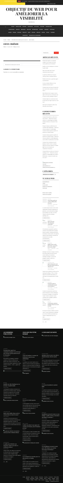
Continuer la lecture (46, 217)
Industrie (29, 29)
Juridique (46, 29)
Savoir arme (45, 188)
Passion (14, 32)
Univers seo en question (47, 194)
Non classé (25, 423)
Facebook (44, 181)
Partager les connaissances (47, 186)
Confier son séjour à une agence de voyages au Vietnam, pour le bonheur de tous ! (31, 426)
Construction (49, 26)
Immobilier (23, 29)
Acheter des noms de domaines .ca (49, 167)
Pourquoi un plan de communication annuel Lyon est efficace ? (52, 285)
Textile (47, 32)
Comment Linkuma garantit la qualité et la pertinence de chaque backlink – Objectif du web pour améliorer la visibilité (50, 136)
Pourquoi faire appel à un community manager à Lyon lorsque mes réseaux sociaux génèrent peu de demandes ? (49, 62)
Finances (18, 29)
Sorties (43, 32)
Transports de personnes (35, 35)
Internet (41, 29)
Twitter (44, 183)
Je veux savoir (45, 184)
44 (45, 321)
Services (38, 32)
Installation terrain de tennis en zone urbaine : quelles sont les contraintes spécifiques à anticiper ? (51, 415)
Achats (12, 26)
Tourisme (52, 32)
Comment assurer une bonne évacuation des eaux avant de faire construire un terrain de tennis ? (50, 89)
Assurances (30, 26)
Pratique (19, 32)
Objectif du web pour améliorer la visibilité (31, 13)
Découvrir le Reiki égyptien (29, 400)
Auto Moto (36, 26)
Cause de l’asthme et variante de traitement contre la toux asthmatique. (30, 357)
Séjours (33, 32)
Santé (29, 32)
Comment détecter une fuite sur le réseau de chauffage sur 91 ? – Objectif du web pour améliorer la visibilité (50, 153)
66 (6, 461)
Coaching (42, 26)
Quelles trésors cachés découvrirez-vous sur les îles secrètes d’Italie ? (52, 246)
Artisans (24, 26)
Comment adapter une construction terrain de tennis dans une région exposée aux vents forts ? (50, 100)
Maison (10, 32)
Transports (25, 35)
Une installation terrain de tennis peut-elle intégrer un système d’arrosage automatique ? (50, 448)
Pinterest (47, 181)
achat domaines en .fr (46, 165)
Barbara (18, 46)
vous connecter (10, 72)
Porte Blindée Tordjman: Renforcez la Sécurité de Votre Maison (50, 122)
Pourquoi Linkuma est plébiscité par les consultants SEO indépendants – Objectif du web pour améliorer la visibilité (50, 127)
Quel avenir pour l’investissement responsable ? (51, 223)
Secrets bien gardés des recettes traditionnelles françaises (52, 202)
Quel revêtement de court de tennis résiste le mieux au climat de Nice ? (53, 265)
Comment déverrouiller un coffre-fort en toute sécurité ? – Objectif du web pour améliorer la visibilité (50, 119)
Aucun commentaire (51, 227)
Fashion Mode (12, 29)
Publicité (25, 32)
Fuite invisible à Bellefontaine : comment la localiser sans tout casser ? (50, 156)
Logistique (52, 29)
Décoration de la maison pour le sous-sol (12, 64)
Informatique (35, 29)
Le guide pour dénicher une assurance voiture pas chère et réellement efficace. (25, 1)
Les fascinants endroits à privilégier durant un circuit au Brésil (53, 304)
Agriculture (18, 26)
